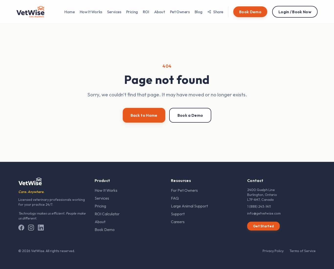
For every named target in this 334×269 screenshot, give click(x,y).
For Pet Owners (184, 190)
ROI (146, 11)
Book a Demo (190, 115)
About (159, 11)
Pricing (132, 11)
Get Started (263, 226)
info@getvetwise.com (264, 213)
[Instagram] (31, 228)
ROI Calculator (107, 213)
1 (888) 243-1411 (259, 206)
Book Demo (105, 229)
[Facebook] (21, 228)
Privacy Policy (273, 251)
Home (69, 11)
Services (114, 11)
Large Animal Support (189, 206)
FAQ (175, 198)
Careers (178, 221)
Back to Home (144, 115)
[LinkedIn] (41, 228)
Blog (198, 11)
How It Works (91, 11)
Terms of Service (302, 251)
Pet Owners (180, 11)
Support (178, 213)
